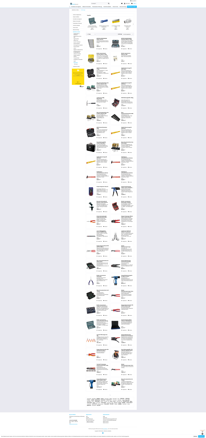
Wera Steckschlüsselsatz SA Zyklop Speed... (102, 261)
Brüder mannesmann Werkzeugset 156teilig (126, 202)
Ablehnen (195, 436)
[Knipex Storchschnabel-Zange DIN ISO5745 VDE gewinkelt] (91, 221)
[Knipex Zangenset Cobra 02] (91, 192)
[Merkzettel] (122, 3)
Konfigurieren (201, 436)
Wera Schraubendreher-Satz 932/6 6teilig (127, 143)
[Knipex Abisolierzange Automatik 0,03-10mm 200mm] (115, 266)
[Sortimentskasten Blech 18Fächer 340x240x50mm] (115, 325)
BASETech (109, 400)
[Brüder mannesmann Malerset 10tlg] (115, 58)
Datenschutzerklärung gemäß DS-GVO (110, 418)
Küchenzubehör (76, 46)
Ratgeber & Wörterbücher (78, 49)
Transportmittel (76, 57)
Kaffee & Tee (76, 40)
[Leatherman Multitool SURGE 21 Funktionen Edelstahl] (115, 236)
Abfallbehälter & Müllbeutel (76, 34)
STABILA (123, 400)
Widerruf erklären (90, 421)
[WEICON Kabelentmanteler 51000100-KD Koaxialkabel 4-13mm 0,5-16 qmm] (104, 21)
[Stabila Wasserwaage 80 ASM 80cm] (115, 88)
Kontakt (87, 417)
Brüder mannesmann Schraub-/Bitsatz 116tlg (102, 54)
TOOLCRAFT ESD (119, 401)
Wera (119, 398)
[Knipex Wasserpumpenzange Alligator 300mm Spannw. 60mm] (115, 251)
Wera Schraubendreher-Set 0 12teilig (103, 291)
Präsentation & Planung (77, 23)
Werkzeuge (76, 62)
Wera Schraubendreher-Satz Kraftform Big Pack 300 (103, 83)
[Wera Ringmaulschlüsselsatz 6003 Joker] (115, 118)
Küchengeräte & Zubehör (78, 45)
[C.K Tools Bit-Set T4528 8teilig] (116, 21)
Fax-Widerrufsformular (90, 420)
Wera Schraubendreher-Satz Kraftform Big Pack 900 (103, 113)
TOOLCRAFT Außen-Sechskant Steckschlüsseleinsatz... (127, 26)
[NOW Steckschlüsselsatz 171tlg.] (91, 73)
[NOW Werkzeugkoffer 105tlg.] (115, 103)
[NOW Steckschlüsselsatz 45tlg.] (91, 132)
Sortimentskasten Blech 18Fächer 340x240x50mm (126, 320)
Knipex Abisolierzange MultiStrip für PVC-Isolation (127, 335)
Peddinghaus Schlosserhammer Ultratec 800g (127, 172)
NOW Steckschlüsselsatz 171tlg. (102, 69)
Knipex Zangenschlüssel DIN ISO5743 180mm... (103, 246)
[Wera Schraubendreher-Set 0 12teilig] (91, 295)
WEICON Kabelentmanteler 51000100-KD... (104, 26)
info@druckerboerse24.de (73, 424)
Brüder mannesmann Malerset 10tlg (125, 54)
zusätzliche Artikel (76, 66)
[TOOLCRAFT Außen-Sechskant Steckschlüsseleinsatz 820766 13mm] (128, 21)
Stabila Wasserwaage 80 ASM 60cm (102, 157)
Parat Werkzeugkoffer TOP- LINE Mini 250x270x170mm (127, 350)
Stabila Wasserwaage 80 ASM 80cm (126, 83)
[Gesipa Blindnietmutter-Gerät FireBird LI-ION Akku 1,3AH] (91, 384)
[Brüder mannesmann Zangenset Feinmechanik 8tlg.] (91, 310)
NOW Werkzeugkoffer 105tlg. (127, 97)
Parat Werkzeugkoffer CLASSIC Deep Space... (101, 143)
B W (108, 401)
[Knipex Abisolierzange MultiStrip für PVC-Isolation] (115, 340)
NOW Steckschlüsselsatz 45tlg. (102, 128)
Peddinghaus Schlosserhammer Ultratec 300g (127, 157)
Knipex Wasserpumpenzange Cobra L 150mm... (127, 291)
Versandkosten (105, 428)
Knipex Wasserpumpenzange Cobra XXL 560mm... (127, 365)
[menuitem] (100, 3)
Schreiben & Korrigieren (77, 19)
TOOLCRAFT (89, 398)
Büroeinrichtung (76, 29)
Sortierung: (120, 34)
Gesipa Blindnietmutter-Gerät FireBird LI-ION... (102, 380)
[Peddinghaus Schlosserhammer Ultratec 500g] (91, 177)
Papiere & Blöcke (76, 16)
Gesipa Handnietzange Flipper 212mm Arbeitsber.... (127, 187)
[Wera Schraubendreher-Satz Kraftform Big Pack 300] (91, 88)
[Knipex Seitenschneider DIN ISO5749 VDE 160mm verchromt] (91, 355)
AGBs (104, 416)
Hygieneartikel (76, 38)
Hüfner (93, 401)
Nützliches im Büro (76, 31)
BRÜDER (111, 401)
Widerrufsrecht (105, 422)
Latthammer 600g (110, 402)
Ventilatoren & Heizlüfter (78, 59)
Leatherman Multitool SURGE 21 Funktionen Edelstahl (126, 231)
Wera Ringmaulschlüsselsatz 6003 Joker (127, 113)
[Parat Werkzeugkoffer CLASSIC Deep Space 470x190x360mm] (91, 147)
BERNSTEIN (97, 400)
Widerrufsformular (89, 418)
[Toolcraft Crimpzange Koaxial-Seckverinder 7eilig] (91, 369)
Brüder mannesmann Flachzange (101, 276)
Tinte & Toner (75, 27)
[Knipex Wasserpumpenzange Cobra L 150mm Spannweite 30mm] (115, 295)
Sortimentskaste (101, 404)
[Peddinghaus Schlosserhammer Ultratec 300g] (115, 162)
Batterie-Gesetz (106, 421)
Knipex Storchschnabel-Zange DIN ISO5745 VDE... (102, 217)
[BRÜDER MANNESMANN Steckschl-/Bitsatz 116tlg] (115, 43)
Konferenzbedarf (77, 43)
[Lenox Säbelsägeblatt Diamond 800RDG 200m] (91, 236)
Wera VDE (127, 400)
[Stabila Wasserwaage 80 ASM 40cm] (115, 132)
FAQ (87, 416)
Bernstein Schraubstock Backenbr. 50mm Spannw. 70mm (102, 202)
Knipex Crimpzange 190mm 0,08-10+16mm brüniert (127, 217)
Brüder (112, 404)
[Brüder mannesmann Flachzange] (91, 280)
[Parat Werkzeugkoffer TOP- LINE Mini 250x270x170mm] (115, 355)
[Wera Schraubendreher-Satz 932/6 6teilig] (115, 147)
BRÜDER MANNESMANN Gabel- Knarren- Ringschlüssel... (102, 39)
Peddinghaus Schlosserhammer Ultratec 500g (102, 172)
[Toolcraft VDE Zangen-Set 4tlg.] (91, 340)
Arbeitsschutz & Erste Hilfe (77, 37)
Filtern (89, 34)
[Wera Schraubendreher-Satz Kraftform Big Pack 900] (91, 118)
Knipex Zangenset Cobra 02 (102, 186)
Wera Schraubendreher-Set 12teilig (127, 380)
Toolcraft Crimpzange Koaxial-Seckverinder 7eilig (102, 365)
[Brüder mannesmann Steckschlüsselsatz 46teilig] (92, 21)
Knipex (102, 398)
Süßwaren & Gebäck (77, 53)
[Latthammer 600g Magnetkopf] (91, 103)
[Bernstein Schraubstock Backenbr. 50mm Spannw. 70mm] (91, 206)
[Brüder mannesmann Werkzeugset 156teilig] (115, 206)
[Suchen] (109, 3)
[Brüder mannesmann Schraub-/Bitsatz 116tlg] (91, 58)
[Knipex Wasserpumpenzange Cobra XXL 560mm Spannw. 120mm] (115, 369)
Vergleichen (100, 48)
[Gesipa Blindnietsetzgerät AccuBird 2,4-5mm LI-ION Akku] (115, 280)
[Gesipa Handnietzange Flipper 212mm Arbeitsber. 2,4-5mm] (115, 192)
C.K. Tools (105, 401)
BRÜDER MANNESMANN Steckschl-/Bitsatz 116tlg (126, 39)
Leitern (75, 48)
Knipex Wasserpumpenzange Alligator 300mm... (125, 246)
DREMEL (98, 398)
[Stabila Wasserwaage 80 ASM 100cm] (115, 73)
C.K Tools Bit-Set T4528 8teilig (116, 26)
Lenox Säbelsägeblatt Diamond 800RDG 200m (102, 231)
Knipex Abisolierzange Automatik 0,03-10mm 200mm (126, 261)
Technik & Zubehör (76, 25)
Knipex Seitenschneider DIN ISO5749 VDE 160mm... (102, 350)
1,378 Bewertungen (78, 83)
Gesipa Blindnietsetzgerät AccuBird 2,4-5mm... (126, 276)
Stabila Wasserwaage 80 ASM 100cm (126, 69)
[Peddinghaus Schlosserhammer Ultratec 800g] (115, 177)
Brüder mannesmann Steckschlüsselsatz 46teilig (92, 26)
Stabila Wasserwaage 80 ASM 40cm (126, 128)
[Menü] (204, 430)
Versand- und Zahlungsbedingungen (109, 420)
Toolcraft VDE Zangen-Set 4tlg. (102, 335)
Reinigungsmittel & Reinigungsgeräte (77, 52)
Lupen (75, 61)
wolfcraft (94, 404)
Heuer (94, 402)
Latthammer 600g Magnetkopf (100, 98)
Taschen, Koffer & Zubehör (77, 56)
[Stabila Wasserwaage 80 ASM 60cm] (91, 162)
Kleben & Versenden (76, 21)
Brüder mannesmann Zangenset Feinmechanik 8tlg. (102, 306)
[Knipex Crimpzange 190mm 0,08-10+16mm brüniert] (115, 221)
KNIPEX (110, 398)
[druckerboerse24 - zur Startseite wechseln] (74, 3)
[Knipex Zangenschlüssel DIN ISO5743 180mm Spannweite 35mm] (91, 251)
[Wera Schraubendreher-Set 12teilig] (115, 384)
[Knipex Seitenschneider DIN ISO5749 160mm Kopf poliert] (115, 310)
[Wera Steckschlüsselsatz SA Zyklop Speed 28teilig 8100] (91, 266)
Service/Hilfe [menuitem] (133, 0)
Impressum (105, 417)
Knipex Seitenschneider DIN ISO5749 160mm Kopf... (127, 306)
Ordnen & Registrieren (77, 14)
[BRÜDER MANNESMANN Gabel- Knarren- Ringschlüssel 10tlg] (91, 43)
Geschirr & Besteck (77, 41)
